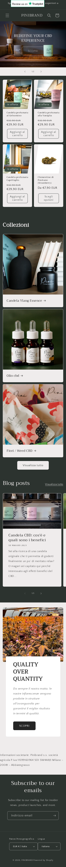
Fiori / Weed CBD (19, 451)
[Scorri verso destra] (41, 593)
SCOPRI (24, 725)
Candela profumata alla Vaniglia (48, 114)
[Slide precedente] (25, 72)
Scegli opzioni (48, 198)
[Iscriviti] (54, 815)
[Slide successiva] (41, 72)
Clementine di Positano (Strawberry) (46, 180)
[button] (7, 15)
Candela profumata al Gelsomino (17, 114)
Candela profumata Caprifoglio (17, 179)
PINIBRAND (27, 860)
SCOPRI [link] (33, 50)
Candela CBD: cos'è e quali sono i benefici (27, 537)
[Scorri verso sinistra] (25, 593)
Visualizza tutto (33, 465)
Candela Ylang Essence (24, 301)
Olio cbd (13, 376)
